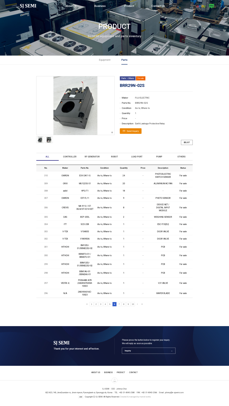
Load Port (136, 156)
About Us (70, 6)
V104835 (85, 231)
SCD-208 (85, 224)
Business (99, 6)
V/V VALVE (163, 283)
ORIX (65, 183)
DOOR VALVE (163, 231)
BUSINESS (108, 372)
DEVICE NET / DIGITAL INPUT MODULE (163, 207)
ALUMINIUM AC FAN (163, 183)
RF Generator (92, 156)
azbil (65, 191)
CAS (65, 217)
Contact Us (158, 6)
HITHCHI (65, 247)
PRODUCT (121, 372)
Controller (69, 156)
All (47, 156)
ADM (80, 397)
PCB (163, 247)
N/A (65, 293)
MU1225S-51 (85, 183)
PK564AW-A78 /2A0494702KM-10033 (85, 283)
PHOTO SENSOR (163, 198)
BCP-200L (84, 217)
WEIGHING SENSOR (163, 217)
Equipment (104, 59)
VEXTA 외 (65, 283)
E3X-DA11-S (85, 175)
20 (124, 183)
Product (129, 6)
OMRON (65, 175)
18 (124, 191)
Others (181, 156)
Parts (124, 59)
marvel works (145, 397)
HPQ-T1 (85, 191)
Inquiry (128, 351)
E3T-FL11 (85, 198)
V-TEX (65, 231)
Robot (114, 156)
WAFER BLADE (163, 293)
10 (133, 304)
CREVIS (65, 207)
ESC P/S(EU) (163, 224)
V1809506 (84, 239)
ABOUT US (95, 372)
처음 (87, 304)
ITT (65, 224)
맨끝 (142, 304)
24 (124, 175)
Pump (159, 156)
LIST (188, 142)
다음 (137, 304)
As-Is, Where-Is (104, 175)
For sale (183, 175)
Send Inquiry (132, 131)
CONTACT (133, 372)
